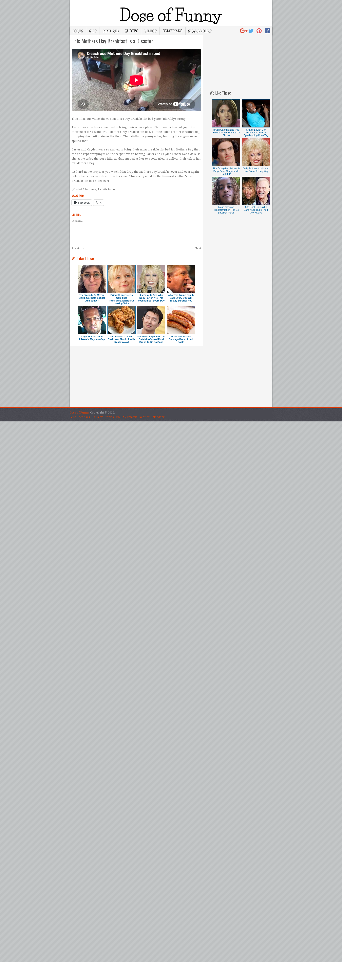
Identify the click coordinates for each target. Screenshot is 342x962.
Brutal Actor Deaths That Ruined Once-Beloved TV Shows (226, 132)
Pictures (111, 31)
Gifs (93, 31)
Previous (78, 248)
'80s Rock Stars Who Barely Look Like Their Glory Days (256, 210)
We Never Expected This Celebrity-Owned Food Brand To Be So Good (151, 339)
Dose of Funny (79, 412)
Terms (109, 417)
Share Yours (200, 31)
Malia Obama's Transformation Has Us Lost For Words (226, 210)
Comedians (173, 31)
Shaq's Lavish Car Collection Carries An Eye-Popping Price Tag (256, 132)
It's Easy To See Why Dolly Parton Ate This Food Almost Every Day (151, 298)
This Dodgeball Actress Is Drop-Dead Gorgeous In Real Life (226, 171)
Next (198, 248)
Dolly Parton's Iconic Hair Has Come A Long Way (255, 170)
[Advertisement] (241, 60)
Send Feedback (80, 417)
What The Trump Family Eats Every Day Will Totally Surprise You (181, 298)
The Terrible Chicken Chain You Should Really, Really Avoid (121, 339)
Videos (150, 31)
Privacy (97, 417)
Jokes (78, 31)
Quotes (131, 31)
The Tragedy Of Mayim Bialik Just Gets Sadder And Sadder (92, 298)
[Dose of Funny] (244, 32)
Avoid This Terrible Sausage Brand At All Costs (181, 339)
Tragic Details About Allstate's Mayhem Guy (92, 338)
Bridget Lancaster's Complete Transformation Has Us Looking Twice (121, 299)
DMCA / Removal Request (133, 417)
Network (158, 417)
